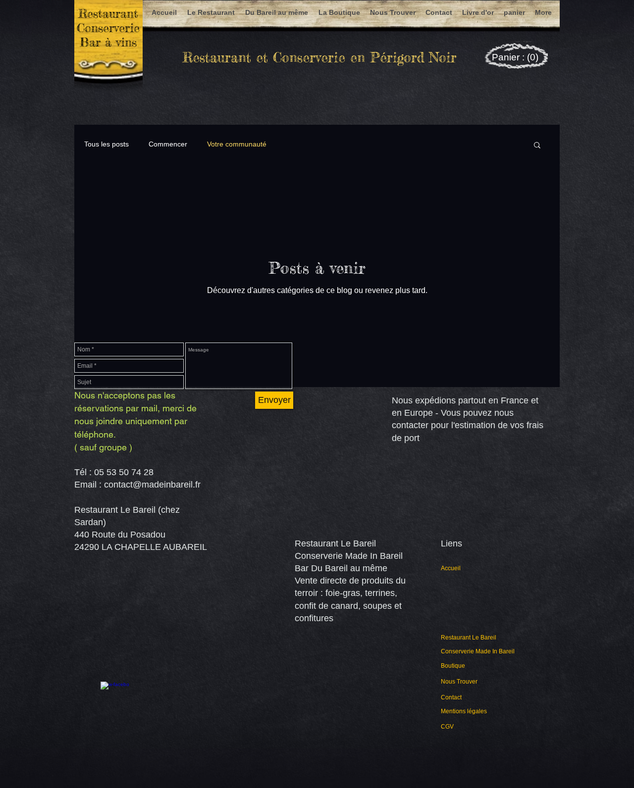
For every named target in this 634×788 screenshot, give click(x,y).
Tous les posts (106, 144)
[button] (537, 146)
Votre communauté (236, 144)
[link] (516, 57)
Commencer (168, 144)
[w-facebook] (115, 696)
